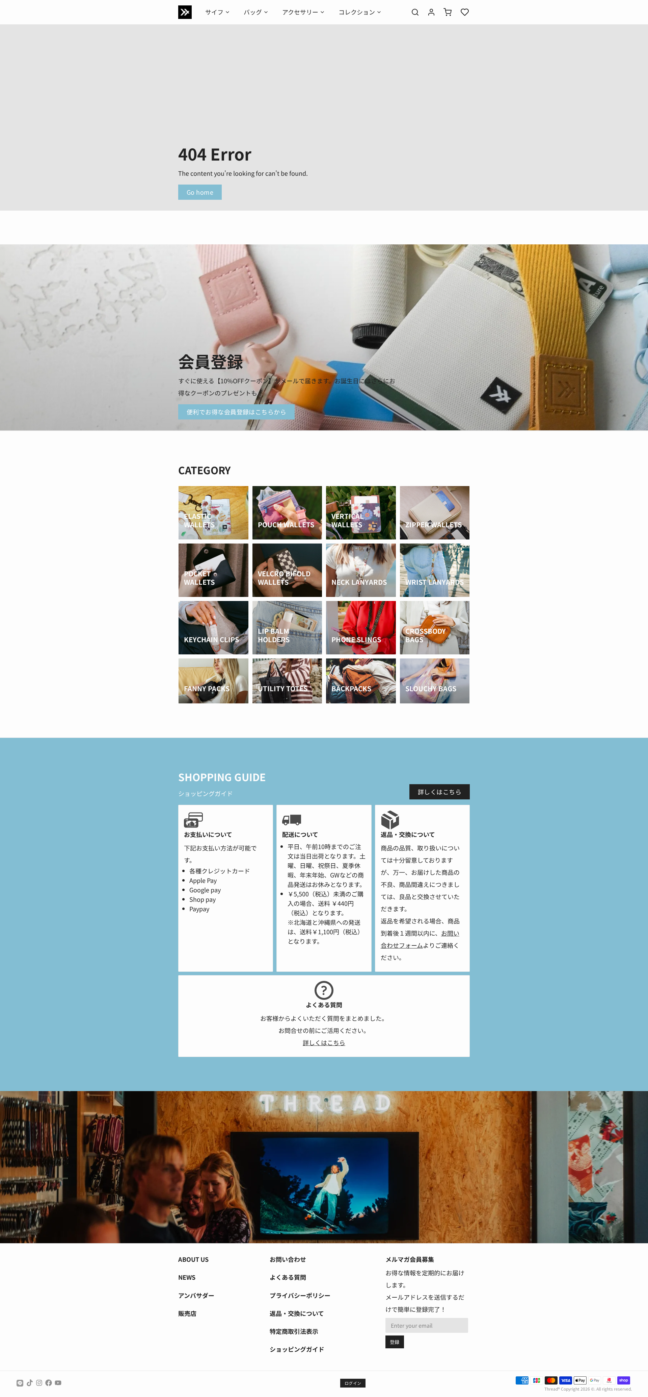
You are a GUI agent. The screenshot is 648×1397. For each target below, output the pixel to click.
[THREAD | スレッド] (185, 12)
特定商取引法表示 (294, 1331)
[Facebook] (48, 1383)
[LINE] (20, 1383)
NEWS (186, 1277)
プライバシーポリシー (300, 1295)
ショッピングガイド (297, 1349)
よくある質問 (288, 1277)
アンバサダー (196, 1295)
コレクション (357, 11)
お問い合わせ (288, 1259)
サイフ (214, 11)
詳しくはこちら (439, 791)
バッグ (253, 11)
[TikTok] (29, 1383)
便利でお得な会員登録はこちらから (236, 411)
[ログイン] (428, 12)
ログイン (353, 1383)
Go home (200, 192)
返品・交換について (297, 1313)
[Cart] (445, 12)
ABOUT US (193, 1259)
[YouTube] (58, 1383)
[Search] (412, 12)
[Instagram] (39, 1383)
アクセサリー (300, 11)
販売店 (187, 1313)
